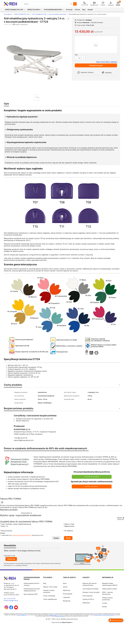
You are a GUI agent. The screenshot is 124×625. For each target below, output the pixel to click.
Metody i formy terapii (50, 587)
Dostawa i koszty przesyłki (91, 592)
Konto (65, 583)
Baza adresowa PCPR (30, 594)
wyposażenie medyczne (59, 616)
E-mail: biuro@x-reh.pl (11, 600)
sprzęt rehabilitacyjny (22, 614)
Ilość (76, 55)
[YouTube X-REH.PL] (16, 609)
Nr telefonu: (68, 531)
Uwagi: (2, 533)
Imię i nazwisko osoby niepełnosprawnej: (16, 524)
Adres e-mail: (68, 524)
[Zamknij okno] (2, 502)
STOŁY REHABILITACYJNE (39, 14)
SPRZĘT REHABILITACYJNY (21, 14)
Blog (44, 583)
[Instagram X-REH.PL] (6, 609)
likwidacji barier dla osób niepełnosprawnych (104, 614)
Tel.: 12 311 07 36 (9, 598)
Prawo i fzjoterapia (49, 596)
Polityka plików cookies (109, 589)
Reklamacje (86, 603)
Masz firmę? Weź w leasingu (106, 62)
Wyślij (68, 538)
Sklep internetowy (61, 622)
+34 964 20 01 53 (20, 438)
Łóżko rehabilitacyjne (50, 599)
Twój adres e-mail (9, 555)
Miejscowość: (68, 526)
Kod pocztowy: (6, 531)
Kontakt (104, 606)
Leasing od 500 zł (88, 599)
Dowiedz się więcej (92, 486)
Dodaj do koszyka (96, 65)
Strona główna (8, 14)
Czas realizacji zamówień (90, 589)
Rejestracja (66, 590)
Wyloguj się (66, 601)
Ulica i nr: (4, 526)
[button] (75, 4)
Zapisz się (11, 559)
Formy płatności (88, 596)
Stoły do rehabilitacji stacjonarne (57, 14)
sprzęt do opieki (53, 614)
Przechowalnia (67, 594)
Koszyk (65, 587)
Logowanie (66, 597)
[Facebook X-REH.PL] (11, 609)
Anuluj (56, 538)
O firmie (104, 603)
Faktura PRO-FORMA (91, 476)
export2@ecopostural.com (24, 440)
